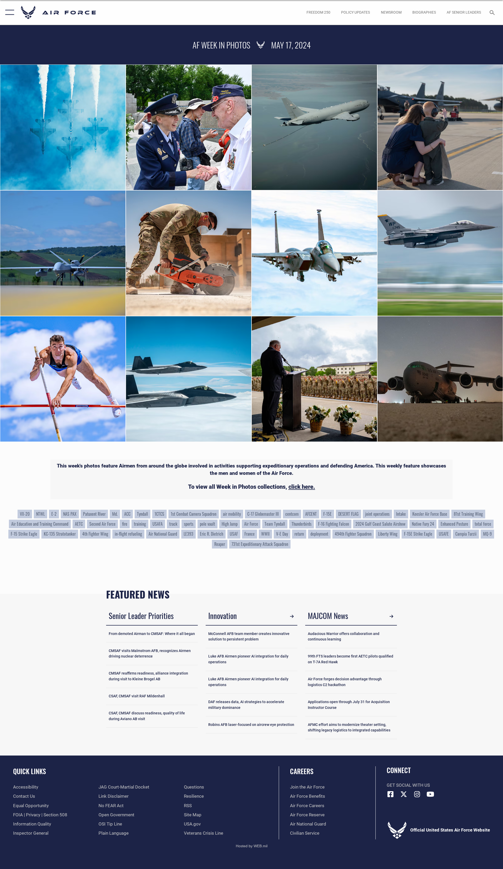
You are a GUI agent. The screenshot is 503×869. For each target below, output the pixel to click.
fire (124, 524)
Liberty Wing (387, 534)
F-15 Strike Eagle (24, 534)
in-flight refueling (128, 534)
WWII (265, 534)
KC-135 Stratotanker (60, 534)
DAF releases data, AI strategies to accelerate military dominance (246, 705)
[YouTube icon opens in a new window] (430, 794)
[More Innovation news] (292, 616)
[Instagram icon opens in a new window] (417, 794)
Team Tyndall (275, 524)
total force (483, 524)
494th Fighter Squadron (353, 534)
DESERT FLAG (348, 514)
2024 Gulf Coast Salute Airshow (380, 524)
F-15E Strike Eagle (418, 534)
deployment (319, 534)
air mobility (232, 514)
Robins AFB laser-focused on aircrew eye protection (251, 725)
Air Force (251, 524)
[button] (8, 12)
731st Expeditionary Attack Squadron (260, 544)
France (249, 534)
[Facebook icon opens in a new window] (391, 794)
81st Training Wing (468, 514)
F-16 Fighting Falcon (333, 524)
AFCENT (311, 514)
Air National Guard (163, 534)
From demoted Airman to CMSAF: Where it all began (152, 634)
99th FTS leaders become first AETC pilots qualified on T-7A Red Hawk (350, 659)
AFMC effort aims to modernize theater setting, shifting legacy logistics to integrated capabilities (349, 728)
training (140, 524)
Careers (301, 771)
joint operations (377, 514)
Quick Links (29, 771)
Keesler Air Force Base (429, 514)
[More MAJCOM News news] (391, 616)
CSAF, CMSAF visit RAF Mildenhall (137, 696)
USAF (234, 534)
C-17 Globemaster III (263, 514)
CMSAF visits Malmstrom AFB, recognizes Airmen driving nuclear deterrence (150, 654)
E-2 (54, 514)
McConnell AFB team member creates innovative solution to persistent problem (248, 637)
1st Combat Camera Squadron (193, 514)
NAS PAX (69, 514)
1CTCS (159, 514)
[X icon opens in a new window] (404, 794)
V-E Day (282, 534)
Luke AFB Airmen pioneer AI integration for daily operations (248, 659)
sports (188, 524)
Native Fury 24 (423, 524)
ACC (127, 514)
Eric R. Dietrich (211, 534)
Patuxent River (94, 514)
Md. (115, 514)
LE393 (188, 534)
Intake (401, 514)
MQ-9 (487, 534)
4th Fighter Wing (95, 534)
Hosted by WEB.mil (251, 846)
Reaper (219, 544)
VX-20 (25, 514)
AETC (79, 524)
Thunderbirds (301, 524)
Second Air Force (102, 524)
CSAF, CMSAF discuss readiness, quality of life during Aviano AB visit (147, 716)
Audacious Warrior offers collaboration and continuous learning (343, 637)
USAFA (157, 524)
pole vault (207, 524)
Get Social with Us (408, 785)
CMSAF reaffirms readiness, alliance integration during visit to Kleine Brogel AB (148, 676)
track (173, 524)
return (299, 534)
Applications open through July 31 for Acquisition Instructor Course (349, 705)
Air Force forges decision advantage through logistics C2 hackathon (345, 682)
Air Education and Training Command (39, 524)
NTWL (40, 514)
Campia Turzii (466, 534)
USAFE (444, 534)
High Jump (230, 524)
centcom (292, 514)
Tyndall (142, 514)
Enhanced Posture (454, 524)
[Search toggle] (492, 12)
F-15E (327, 514)
